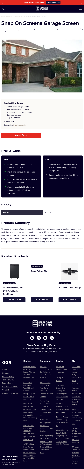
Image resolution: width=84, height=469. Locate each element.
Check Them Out (56, 3)
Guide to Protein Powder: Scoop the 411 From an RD (62, 421)
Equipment (9, 16)
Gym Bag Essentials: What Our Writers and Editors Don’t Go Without (46, 372)
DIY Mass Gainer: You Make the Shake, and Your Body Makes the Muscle (76, 455)
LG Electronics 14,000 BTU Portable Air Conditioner (13, 291)
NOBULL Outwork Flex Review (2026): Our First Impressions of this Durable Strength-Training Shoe (30, 412)
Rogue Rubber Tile (39, 271)
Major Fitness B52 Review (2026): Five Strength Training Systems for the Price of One (30, 432)
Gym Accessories (19, 16)
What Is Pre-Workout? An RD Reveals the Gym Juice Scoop (62, 408)
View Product (14, 299)
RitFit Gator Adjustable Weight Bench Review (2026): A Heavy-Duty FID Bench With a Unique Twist (30, 390)
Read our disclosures (24, 31)
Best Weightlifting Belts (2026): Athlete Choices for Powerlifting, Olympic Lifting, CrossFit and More (46, 444)
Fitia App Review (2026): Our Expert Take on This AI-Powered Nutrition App (29, 372)
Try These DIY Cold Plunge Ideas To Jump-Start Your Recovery (76, 435)
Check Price (21, 135)
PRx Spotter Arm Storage (70, 287)
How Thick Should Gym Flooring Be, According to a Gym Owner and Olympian (62, 392)
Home (3, 16)
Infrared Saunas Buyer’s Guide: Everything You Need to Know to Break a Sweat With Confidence (62, 437)
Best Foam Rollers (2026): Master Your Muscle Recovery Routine (46, 425)
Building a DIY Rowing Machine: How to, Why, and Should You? (77, 416)
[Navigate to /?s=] (3, 9)
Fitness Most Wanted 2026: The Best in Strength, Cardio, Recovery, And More (46, 408)
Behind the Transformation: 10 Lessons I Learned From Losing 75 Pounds (62, 373)
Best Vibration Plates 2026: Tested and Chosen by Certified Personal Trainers (46, 389)
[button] (2, 2)
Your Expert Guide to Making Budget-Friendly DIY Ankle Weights (76, 374)
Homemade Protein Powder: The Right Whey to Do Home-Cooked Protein (76, 396)
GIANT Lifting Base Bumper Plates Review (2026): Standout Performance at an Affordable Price (29, 452)
